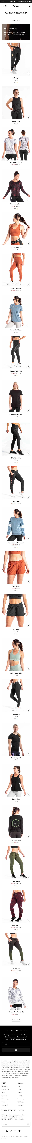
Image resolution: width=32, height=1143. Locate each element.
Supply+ (4, 1102)
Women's (4, 1096)
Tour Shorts (16, 586)
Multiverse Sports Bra (16, 673)
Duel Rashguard (16, 758)
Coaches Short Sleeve (16, 414)
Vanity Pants (16, 714)
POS (16, 1136)
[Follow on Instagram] (11, 1131)
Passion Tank (16, 799)
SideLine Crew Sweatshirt (16, 543)
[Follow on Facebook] (3, 1131)
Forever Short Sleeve (16, 330)
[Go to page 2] (19, 1019)
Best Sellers (5, 1089)
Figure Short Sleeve (16, 162)
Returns (20, 1092)
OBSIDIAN (5, 1086)
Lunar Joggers (16, 501)
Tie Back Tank (16, 121)
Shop (19, 1089)
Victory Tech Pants (16, 288)
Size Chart (21, 1096)
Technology (5, 1099)
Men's (3, 1092)
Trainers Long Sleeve (16, 204)
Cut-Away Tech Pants (16, 371)
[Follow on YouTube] (19, 1131)
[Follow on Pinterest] (15, 1131)
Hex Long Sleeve (16, 840)
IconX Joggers (16, 78)
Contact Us (5, 1105)
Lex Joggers (16, 968)
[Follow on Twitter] (7, 1131)
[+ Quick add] (28, 73)
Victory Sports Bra (16, 247)
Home (19, 1086)
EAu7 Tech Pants (16, 458)
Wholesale (21, 1102)
